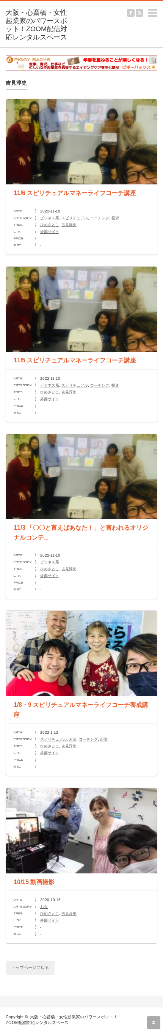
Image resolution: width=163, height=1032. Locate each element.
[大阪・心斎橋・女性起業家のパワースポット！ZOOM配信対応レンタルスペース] (38, 25)
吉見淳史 (69, 225)
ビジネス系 (49, 218)
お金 (73, 739)
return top (153, 1022)
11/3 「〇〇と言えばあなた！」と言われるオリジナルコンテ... (81, 532)
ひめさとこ (49, 225)
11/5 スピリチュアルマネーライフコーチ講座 (75, 360)
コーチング (99, 218)
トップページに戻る (30, 967)
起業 (104, 739)
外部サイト (49, 232)
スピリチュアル (74, 218)
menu (159, 9)
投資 (115, 218)
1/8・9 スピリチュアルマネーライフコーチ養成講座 (81, 710)
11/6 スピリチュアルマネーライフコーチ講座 (75, 193)
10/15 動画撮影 (34, 882)
